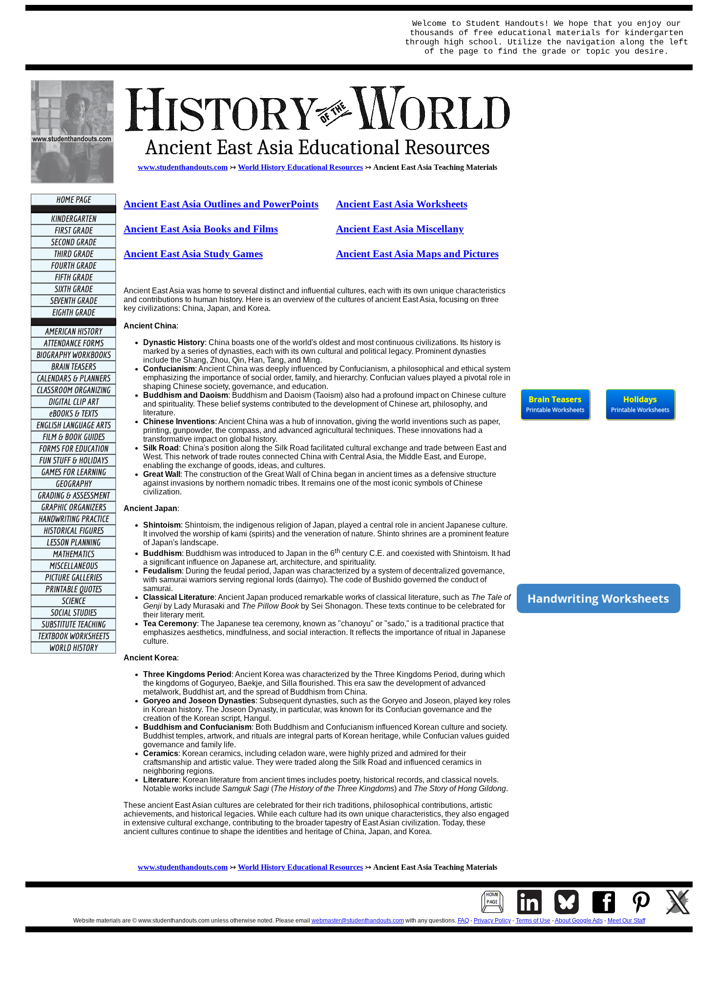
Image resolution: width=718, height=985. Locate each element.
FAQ (463, 920)
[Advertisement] (209, 38)
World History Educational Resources (300, 167)
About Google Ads (579, 920)
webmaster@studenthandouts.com (358, 920)
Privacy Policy (492, 920)
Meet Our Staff (626, 920)
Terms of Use (533, 920)
